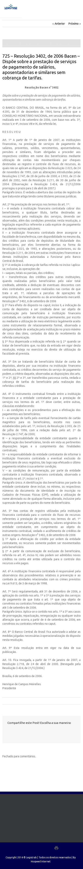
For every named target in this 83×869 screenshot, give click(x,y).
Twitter (15, 731)
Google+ (48, 848)
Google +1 (31, 732)
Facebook (8, 731)
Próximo (73, 23)
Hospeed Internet (41, 861)
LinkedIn (22, 731)
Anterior (60, 23)
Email (39, 731)
